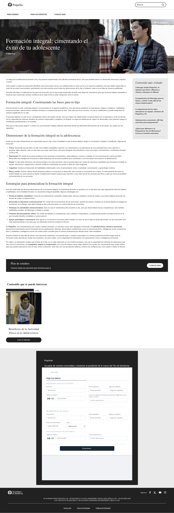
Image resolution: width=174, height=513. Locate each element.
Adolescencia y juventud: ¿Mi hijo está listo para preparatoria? (149, 121)
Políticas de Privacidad (103, 508)
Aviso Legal (67, 508)
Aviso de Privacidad (83, 508)
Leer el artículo (24, 340)
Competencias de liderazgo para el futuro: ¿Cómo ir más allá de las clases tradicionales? (149, 100)
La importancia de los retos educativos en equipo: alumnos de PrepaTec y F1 (149, 111)
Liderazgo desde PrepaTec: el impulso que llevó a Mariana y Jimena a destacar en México (147, 89)
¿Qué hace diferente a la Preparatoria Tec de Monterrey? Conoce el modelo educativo (148, 131)
